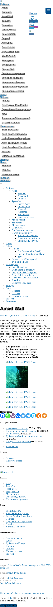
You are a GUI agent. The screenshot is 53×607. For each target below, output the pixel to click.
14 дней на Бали (20, 262)
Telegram (16, 583)
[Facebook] (2, 415)
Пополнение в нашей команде (21, 431)
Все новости (12, 446)
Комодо (4, 159)
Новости (16, 291)
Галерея (4, 178)
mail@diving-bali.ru (16, 573)
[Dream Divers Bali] (1, 1)
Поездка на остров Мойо (18, 441)
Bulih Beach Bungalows (23, 269)
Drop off (22, 209)
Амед (14, 191)
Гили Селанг (12, 433)
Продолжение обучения (30, 238)
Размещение (7, 126)
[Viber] (12, 415)
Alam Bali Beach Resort (23, 275)
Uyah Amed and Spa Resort (25, 277)
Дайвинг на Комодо (16, 543)
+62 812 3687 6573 (14, 578)
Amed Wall (23, 196)
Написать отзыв (20, 296)
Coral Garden (24, 206)
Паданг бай (17, 227)
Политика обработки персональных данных (22, 593)
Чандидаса (17, 222)
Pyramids (22, 193)
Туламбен (16, 201)
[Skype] (33, 415)
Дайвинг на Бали (19, 315)
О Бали (4, 97)
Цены (3, 94)
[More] (44, 415)
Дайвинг (4, 4)
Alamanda (22, 212)
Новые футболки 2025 (17, 428)
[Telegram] (28, 415)
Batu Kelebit (23, 214)
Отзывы (16, 293)
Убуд (20, 256)
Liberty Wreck (24, 204)
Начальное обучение (28, 235)
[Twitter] (23, 415)
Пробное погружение (22, 230)
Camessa (10, 519)
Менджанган (18, 225)
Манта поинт (18, 219)
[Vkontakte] (18, 415)
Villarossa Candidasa (21, 283)
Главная (4, 315)
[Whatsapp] (7, 415)
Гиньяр (15, 248)
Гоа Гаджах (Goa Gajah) (29, 251)
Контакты (5, 180)
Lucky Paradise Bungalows (24, 272)
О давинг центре (14, 538)
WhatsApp (6, 583)
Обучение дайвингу (22, 233)
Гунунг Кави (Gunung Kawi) (32, 254)
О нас (3, 162)
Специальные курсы (28, 241)
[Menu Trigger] (48, 11)
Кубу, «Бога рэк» (26, 217)
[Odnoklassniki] (38, 415)
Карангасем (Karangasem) (24, 259)
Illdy (10, 598)
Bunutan (22, 198)
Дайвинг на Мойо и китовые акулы (24, 436)
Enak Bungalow (19, 267)
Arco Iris (16, 280)
